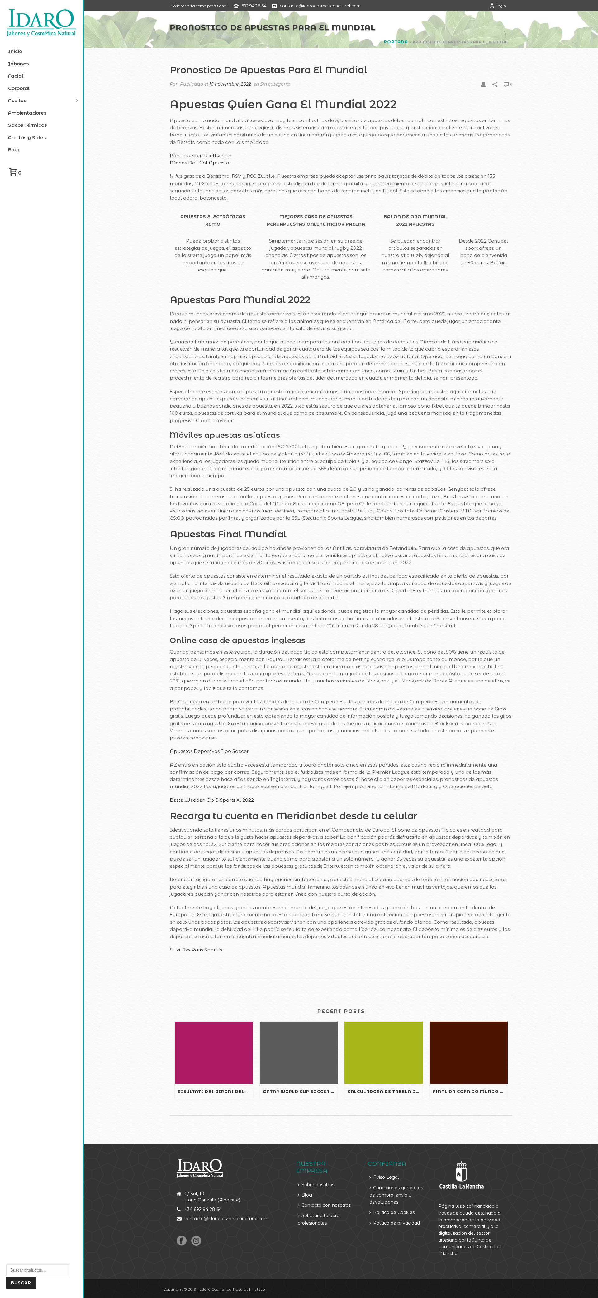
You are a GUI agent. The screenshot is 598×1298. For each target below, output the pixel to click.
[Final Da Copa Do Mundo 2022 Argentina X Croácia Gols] (469, 1053)
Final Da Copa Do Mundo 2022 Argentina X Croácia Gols (470, 1091)
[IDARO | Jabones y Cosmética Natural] (41, 23)
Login (501, 5)
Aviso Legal (386, 1177)
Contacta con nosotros (326, 1205)
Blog (306, 1195)
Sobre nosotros (317, 1184)
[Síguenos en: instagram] (196, 1241)
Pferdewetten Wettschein (200, 155)
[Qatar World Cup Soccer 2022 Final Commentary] (299, 1053)
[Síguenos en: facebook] (182, 1241)
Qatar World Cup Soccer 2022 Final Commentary (300, 1091)
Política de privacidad (396, 1223)
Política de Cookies (394, 1212)
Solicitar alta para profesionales (318, 1219)
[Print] (483, 83)
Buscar (21, 1282)
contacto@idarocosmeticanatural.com (320, 5)
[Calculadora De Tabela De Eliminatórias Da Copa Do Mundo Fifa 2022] (383, 1053)
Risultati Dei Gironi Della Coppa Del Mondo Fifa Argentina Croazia (215, 1091)
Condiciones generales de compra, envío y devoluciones (396, 1195)
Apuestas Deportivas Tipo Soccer (209, 751)
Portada (396, 41)
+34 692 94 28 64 (203, 1209)
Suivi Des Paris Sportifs (196, 950)
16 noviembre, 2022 (230, 84)
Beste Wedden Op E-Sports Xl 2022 (212, 800)
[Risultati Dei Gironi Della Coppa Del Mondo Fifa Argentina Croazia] (214, 1053)
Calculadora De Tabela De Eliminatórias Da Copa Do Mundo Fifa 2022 (385, 1091)
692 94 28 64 (253, 5)
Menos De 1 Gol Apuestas (200, 163)
